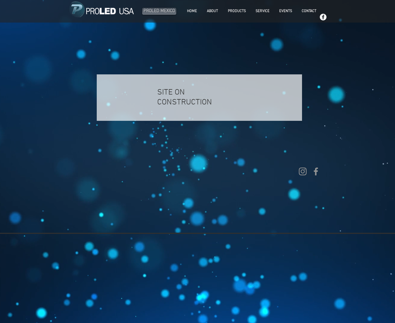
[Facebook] (323, 17)
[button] (237, 11)
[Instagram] (302, 171)
